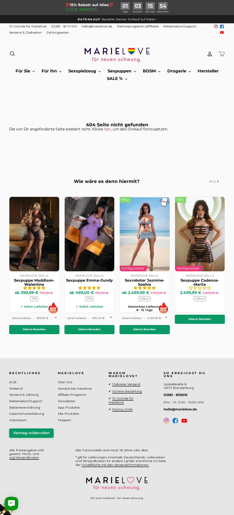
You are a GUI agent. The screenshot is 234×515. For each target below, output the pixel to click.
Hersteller (208, 71)
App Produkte (69, 407)
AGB (12, 382)
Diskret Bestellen (34, 329)
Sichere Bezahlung (127, 391)
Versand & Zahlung (24, 394)
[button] (34, 288)
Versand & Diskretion (25, 32)
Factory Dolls (122, 409)
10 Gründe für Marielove (28, 26)
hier (107, 129)
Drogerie (177, 71)
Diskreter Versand (126, 384)
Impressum (18, 420)
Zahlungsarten (57, 32)
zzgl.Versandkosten (24, 457)
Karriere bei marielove (75, 388)
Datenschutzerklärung (26, 413)
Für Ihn (50, 71)
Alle (214, 181)
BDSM (150, 71)
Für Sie (23, 71)
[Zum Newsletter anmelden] (20, 494)
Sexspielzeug (82, 71)
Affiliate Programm (72, 394)
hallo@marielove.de (97, 26)
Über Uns (65, 382)
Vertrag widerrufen (31, 433)
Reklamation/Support (179, 26)
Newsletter (66, 401)
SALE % (115, 78)
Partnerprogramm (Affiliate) (138, 26)
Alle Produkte (68, 413)
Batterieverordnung (24, 407)
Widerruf (16, 388)
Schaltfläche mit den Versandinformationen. (115, 465)
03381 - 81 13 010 (64, 26)
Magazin (64, 420)
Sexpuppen (120, 71)
